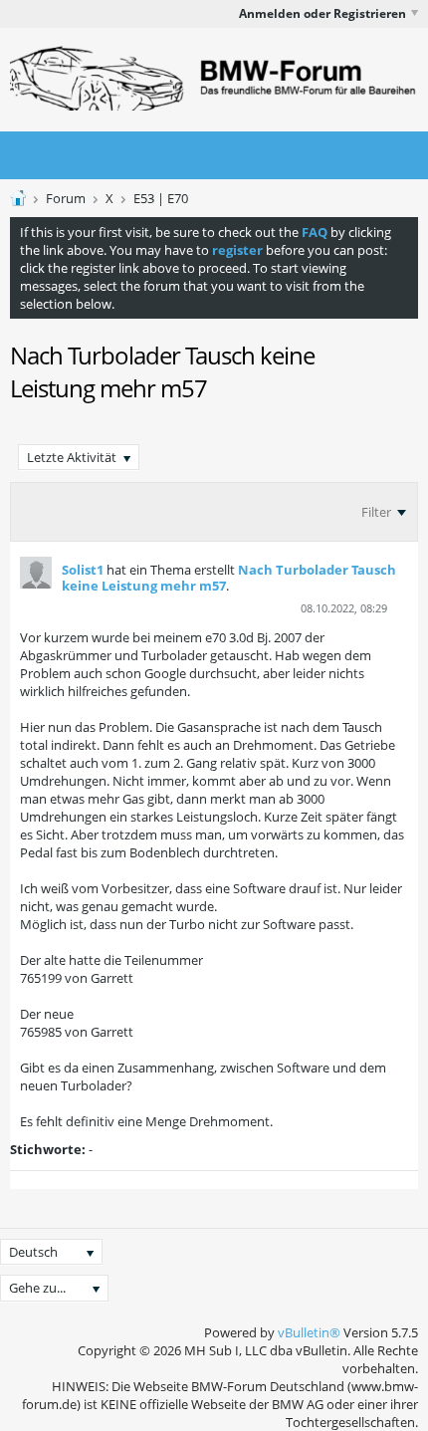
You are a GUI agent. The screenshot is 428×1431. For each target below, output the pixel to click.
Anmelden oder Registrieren (322, 13)
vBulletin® (309, 1332)
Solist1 (83, 570)
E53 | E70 (160, 198)
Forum (66, 198)
